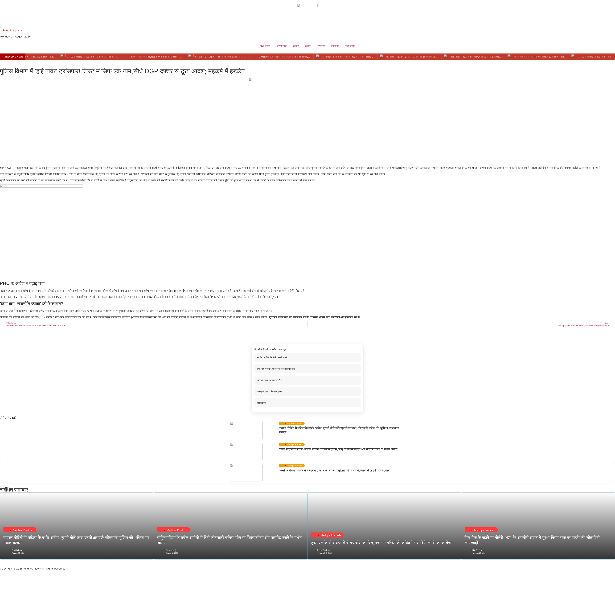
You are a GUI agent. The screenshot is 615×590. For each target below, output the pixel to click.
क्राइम (308, 46)
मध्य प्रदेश (265, 46)
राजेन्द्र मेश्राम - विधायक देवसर (269, 391)
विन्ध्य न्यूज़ (282, 46)
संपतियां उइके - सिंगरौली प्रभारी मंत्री (272, 357)
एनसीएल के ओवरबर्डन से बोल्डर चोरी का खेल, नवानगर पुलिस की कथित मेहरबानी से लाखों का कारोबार (334, 470)
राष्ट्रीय (321, 46)
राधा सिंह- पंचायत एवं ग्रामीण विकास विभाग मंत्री (276, 368)
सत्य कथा (350, 46)
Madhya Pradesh (23, 530)
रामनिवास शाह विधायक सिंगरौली (269, 380)
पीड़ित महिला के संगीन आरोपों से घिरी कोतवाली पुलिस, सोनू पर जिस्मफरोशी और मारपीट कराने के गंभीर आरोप (338, 449)
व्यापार (296, 46)
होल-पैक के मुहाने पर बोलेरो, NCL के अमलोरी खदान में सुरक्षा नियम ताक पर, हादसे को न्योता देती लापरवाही (532, 540)
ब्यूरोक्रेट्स (261, 403)
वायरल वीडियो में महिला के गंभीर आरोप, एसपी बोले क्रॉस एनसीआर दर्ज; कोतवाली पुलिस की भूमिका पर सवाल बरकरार (339, 430)
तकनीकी (335, 46)
